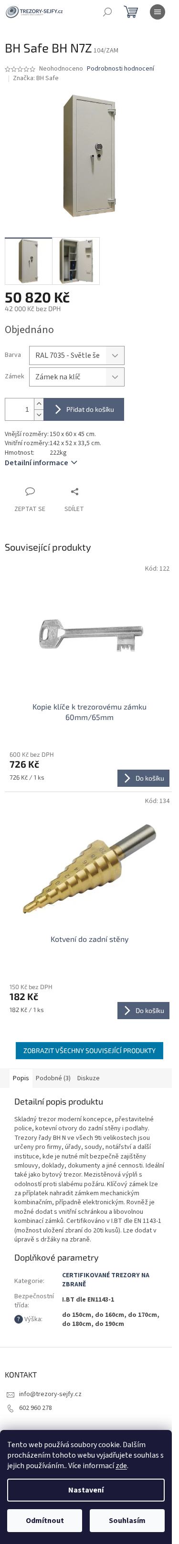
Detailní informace (36, 463)
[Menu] (157, 11)
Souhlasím (127, 1520)
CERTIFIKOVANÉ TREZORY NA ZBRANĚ (105, 1280)
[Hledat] (107, 11)
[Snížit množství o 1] (38, 414)
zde (121, 1466)
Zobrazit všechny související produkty (89, 1050)
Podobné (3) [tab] (53, 1078)
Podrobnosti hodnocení (120, 68)
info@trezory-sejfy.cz (50, 1394)
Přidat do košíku (90, 409)
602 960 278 (35, 1408)
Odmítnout (45, 1520)
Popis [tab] (21, 1078)
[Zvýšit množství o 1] (38, 403)
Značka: (36, 78)
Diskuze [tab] (88, 1078)
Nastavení (86, 1490)
